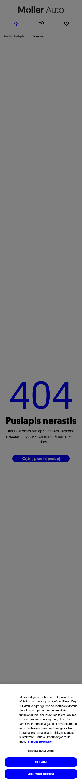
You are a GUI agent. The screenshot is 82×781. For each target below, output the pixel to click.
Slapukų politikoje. (40, 742)
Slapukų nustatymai (41, 750)
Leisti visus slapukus (41, 774)
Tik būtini (41, 762)
